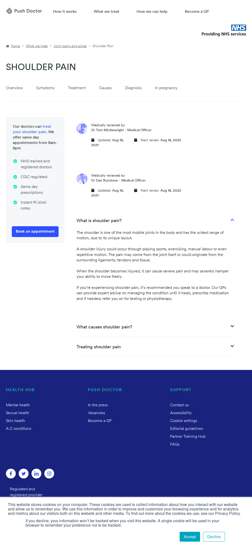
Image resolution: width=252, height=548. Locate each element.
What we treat (106, 12)
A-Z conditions (18, 429)
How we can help (152, 12)
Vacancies (96, 413)
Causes (105, 88)
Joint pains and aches (70, 46)
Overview (14, 88)
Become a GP (197, 12)
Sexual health (17, 413)
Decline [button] (214, 536)
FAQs (175, 445)
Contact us (179, 405)
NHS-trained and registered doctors (36, 164)
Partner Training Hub (187, 437)
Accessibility (181, 413)
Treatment (77, 88)
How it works (65, 12)
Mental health (18, 405)
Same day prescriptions (32, 190)
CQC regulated (34, 177)
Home (15, 46)
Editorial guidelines (186, 429)
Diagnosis (133, 88)
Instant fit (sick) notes (34, 206)
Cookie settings (183, 421)
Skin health (15, 421)
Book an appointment (35, 232)
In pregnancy (166, 88)
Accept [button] (190, 536)
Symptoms (45, 88)
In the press (98, 405)
